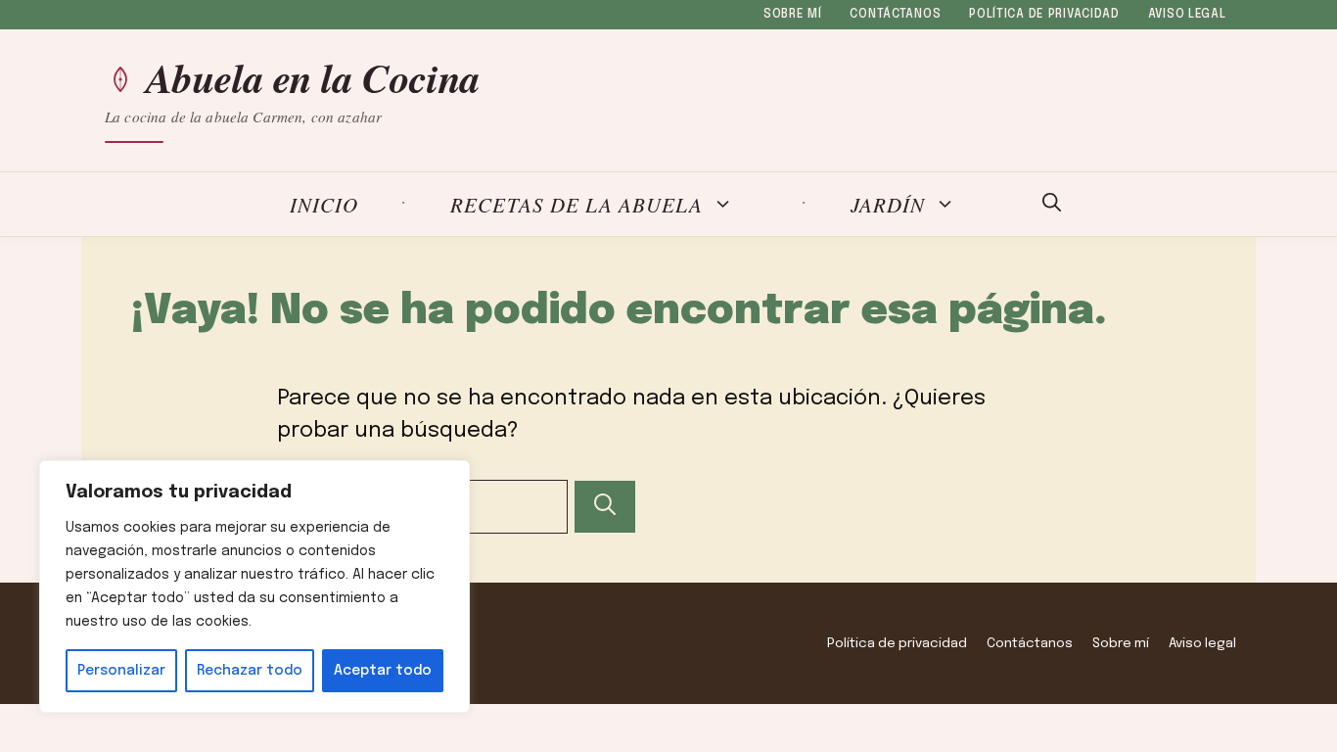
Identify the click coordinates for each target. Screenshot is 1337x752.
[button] (1051, 204)
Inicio (324, 204)
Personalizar (121, 671)
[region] (254, 586)
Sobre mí (792, 15)
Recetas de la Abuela (576, 204)
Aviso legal (1187, 15)
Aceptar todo (383, 671)
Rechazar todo (249, 671)
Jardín (888, 204)
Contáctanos (895, 15)
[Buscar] (605, 507)
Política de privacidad (1044, 15)
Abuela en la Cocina (313, 78)
